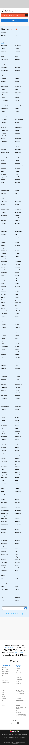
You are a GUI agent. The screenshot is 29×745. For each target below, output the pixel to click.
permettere (11, 653)
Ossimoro (4, 667)
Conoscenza (19, 675)
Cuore (3, 700)
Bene (3, 705)
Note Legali (11, 737)
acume (19, 652)
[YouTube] (17, 723)
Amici (3, 703)
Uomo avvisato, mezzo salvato (20, 694)
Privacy (16, 737)
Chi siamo (6, 737)
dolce (16, 648)
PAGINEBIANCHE (5, 734)
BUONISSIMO (12, 735)
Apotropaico (5, 682)
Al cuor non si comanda (19, 711)
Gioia (17, 681)
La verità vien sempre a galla (20, 690)
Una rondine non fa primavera (21, 697)
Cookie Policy (22, 737)
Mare (3, 696)
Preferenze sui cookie (13, 738)
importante (11, 645)
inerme (25, 653)
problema (9, 647)
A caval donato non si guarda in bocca (21, 715)
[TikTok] (14, 723)
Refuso (4, 676)
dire (6, 645)
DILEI (16, 734)
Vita (3, 690)
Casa (3, 694)
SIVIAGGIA (19, 734)
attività (22, 645)
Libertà (18, 668)
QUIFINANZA (24, 734)
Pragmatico (19, 673)
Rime (7, 24)
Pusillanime (5, 673)
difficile (5, 652)
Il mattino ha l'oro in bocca (21, 701)
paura (25, 655)
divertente (10, 650)
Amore (4, 698)
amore (19, 654)
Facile (17, 670)
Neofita (4, 678)
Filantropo (5, 669)
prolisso (22, 647)
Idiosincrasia (5, 671)
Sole (3, 692)
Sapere (9, 10)
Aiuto (19, 738)
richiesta (17, 645)
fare (11, 655)
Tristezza (18, 683)
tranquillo (21, 650)
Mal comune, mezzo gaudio (21, 704)
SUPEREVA (17, 735)
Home (2, 24)
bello (14, 655)
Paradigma (19, 679)
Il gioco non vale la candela (21, 708)
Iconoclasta (5, 680)
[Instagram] (11, 723)
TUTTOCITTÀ (11, 734)
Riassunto (18, 677)
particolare (6, 655)
